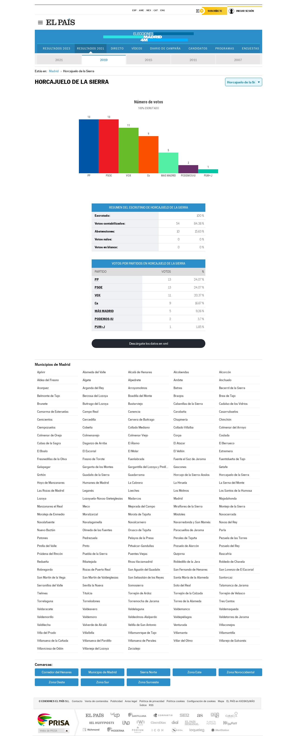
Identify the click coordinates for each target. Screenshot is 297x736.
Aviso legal (131, 701)
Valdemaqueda (229, 609)
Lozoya (41, 498)
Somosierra (135, 585)
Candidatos (198, 48)
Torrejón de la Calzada (188, 593)
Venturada (180, 625)
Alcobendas (181, 372)
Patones (42, 538)
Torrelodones (91, 601)
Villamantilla (227, 633)
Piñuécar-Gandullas (141, 546)
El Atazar (179, 443)
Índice (143, 705)
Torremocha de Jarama (143, 601)
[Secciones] (40, 22)
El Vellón (179, 451)
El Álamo (133, 443)
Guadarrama (136, 475)
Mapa (221, 701)
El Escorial (89, 451)
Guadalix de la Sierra (96, 475)
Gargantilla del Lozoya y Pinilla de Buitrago (148, 467)
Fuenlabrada (136, 459)
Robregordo (45, 569)
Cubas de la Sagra (49, 443)
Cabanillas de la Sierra (188, 404)
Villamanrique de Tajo (142, 633)
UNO (126, 723)
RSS (151, 705)
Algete (87, 380)
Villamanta (180, 633)
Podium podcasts (137, 730)
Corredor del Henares (56, 672)
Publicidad (116, 701)
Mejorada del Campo (141, 506)
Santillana (138, 716)
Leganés (88, 490)
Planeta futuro (209, 723)
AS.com (197, 716)
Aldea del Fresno (48, 380)
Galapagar (44, 467)
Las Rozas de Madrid (50, 490)
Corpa (177, 435)
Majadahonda (228, 498)
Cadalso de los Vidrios (233, 404)
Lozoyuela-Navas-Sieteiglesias (103, 498)
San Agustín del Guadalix (144, 569)
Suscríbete (215, 11)
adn (213, 716)
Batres (178, 388)
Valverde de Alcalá (95, 625)
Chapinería (181, 419)
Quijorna (179, 554)
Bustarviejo (135, 404)
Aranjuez (43, 388)
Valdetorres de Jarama (234, 617)
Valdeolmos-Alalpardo (142, 617)
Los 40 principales (117, 716)
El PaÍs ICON (157, 730)
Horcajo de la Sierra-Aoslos (192, 475)
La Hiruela (180, 482)
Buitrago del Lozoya (95, 404)
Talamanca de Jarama (234, 585)
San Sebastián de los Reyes (146, 577)
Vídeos (137, 48)
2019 (103, 60)
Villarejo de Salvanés (232, 640)
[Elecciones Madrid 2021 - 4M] (148, 37)
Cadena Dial (175, 723)
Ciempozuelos (46, 427)
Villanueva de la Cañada (52, 640)
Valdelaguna (136, 609)
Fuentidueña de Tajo (232, 459)
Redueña (43, 561)
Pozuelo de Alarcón (186, 546)
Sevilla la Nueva (93, 585)
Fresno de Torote (94, 459)
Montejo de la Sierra (232, 506)
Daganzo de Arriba (95, 443)
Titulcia (87, 593)
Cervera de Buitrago (141, 419)
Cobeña (88, 427)
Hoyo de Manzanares (51, 482)
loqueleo (197, 730)
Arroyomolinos (137, 388)
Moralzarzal (90, 514)
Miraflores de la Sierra (188, 506)
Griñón (41, 475)
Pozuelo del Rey (229, 546)
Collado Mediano (139, 427)
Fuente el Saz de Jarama (190, 459)
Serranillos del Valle (50, 585)
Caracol (230, 716)
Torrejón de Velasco (232, 593)
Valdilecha (44, 625)
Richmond (91, 730)
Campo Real (90, 411)
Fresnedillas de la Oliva (52, 459)
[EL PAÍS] (61, 22)
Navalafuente (46, 522)
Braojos (179, 396)
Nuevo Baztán (46, 530)
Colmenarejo (91, 435)
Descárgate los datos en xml (148, 343)
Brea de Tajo (227, 396)
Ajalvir (41, 372)
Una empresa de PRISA (53, 719)
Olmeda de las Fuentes (97, 530)
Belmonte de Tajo (48, 396)
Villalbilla (88, 633)
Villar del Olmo (183, 640)
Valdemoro (90, 617)
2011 (193, 60)
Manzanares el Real (50, 506)
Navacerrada (227, 514)
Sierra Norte (148, 672)
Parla (222, 530)
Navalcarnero (137, 522)
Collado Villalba (184, 427)
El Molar (133, 451)
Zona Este (194, 672)
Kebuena (226, 723)
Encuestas (250, 48)
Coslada (224, 435)
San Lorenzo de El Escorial (236, 569)
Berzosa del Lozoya (95, 396)
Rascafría (225, 554)
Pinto (86, 546)
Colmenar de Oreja (49, 435)
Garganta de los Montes (98, 467)
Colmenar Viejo (138, 435)
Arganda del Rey (93, 388)
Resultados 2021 (90, 48)
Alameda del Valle (94, 372)
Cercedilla (89, 419)
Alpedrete (134, 380)
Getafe (223, 467)
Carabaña (180, 411)
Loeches (133, 490)
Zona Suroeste (148, 682)
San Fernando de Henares (190, 569)
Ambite (178, 380)
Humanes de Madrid (96, 482)
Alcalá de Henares (140, 372)
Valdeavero (90, 609)
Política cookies (176, 701)
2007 (238, 60)
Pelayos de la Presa (141, 538)
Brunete (42, 404)
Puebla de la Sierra (95, 554)
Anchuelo (225, 380)
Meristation (219, 730)
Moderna (114, 730)
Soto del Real (182, 585)
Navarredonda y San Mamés (192, 522)
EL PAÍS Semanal (192, 723)
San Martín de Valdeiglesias (100, 577)
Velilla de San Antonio (142, 625)
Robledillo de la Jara (187, 561)
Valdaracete (45, 609)
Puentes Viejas (137, 554)
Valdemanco (182, 609)
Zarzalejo (134, 648)
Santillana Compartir (163, 716)
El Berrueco (226, 443)
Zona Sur (102, 682)
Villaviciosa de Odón (50, 648)
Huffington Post (100, 723)
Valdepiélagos (183, 617)
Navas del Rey (228, 522)
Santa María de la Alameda (191, 577)
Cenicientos (44, 419)
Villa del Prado (46, 633)
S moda (176, 730)
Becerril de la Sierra (232, 388)
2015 (148, 60)
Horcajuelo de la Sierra (234, 475)
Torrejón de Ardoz (140, 593)
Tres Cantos (227, 601)
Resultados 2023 (56, 48)
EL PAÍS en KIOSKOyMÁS (240, 701)
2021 (59, 60)
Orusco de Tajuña (139, 530)
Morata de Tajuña (139, 514)
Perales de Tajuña (185, 538)
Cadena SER (183, 716)
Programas (224, 48)
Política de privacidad (151, 701)
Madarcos (134, 498)
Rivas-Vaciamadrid (140, 561)
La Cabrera (135, 482)
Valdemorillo (45, 617)
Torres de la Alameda (187, 601)
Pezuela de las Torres (233, 538)
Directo (117, 48)
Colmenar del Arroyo (232, 427)
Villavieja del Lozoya (96, 648)
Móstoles (179, 514)
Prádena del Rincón (50, 554)
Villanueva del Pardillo (97, 640)
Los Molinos (181, 490)
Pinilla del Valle (47, 546)
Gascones (180, 467)
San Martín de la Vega (51, 577)
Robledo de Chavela (232, 561)
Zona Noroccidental (240, 672)
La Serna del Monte (231, 482)
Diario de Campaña (165, 48)
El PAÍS (94, 716)
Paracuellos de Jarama (189, 530)
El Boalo (42, 451)
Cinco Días (157, 723)
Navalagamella (92, 522)
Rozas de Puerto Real (96, 569)
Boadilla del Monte (140, 396)
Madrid (178, 498)
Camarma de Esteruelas (52, 411)
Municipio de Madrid (102, 672)
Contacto (77, 701)
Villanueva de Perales (142, 640)
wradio (140, 723)
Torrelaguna (45, 601)
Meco (86, 506)
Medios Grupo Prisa (53, 730)
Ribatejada (90, 561)
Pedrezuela (90, 538)
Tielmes (42, 593)
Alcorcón (225, 372)
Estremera (226, 451)
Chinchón (225, 419)
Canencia (134, 411)
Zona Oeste (57, 682)
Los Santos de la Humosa (235, 490)
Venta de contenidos (96, 701)
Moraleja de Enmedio (51, 514)
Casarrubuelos (228, 411)
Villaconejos (227, 625)
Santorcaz (225, 577)
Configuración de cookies (201, 701)
